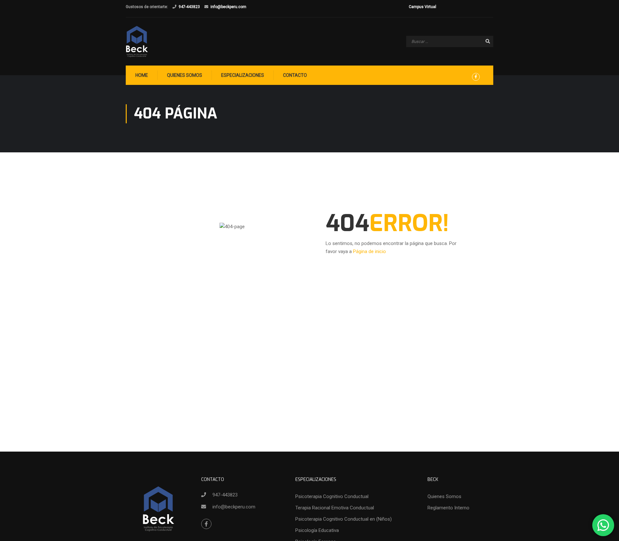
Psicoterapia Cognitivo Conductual (331, 496)
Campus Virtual (422, 7)
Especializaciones (242, 75)
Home (141, 75)
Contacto (295, 75)
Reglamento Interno (448, 508)
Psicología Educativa (317, 530)
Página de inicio (369, 251)
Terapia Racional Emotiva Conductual (334, 508)
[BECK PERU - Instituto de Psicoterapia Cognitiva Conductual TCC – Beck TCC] (137, 41)
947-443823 (189, 7)
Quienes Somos (184, 75)
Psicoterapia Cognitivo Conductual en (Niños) (343, 519)
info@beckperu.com (228, 7)
